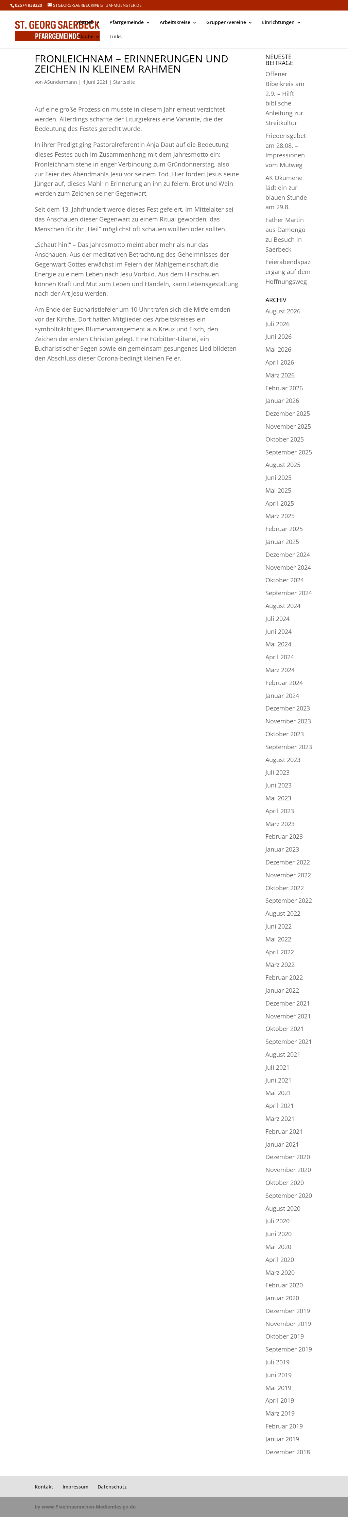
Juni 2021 (278, 1080)
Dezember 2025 (287, 413)
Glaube (85, 37)
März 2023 (280, 824)
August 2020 (282, 1208)
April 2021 (279, 1106)
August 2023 (282, 760)
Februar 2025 (284, 529)
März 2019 (280, 1413)
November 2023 (288, 721)
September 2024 (288, 593)
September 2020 (288, 1195)
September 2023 (288, 747)
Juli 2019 (277, 1362)
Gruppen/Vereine (226, 22)
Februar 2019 (284, 1426)
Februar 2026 (284, 388)
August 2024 (282, 606)
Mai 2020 (278, 1247)
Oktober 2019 (284, 1336)
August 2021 (282, 1054)
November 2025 (288, 426)
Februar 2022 (284, 977)
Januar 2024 (282, 696)
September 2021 (288, 1041)
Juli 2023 (277, 772)
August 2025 (282, 465)
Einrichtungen (278, 22)
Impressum (75, 1486)
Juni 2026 (278, 336)
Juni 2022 (278, 926)
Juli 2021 (277, 1067)
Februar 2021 (284, 1131)
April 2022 (279, 952)
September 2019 (288, 1349)
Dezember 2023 (287, 708)
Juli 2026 (277, 324)
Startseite (124, 82)
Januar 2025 (282, 542)
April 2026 (279, 362)
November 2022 (288, 875)
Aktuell (85, 22)
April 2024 (279, 657)
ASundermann (60, 82)
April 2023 (279, 811)
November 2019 (288, 1324)
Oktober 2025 (284, 439)
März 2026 (280, 375)
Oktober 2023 (284, 734)
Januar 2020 (282, 1298)
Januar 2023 (282, 849)
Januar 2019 (282, 1439)
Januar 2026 (282, 400)
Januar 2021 (282, 1144)
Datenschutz (112, 1486)
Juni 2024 (278, 631)
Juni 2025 (278, 477)
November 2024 (288, 567)
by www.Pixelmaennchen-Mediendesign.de (85, 1506)
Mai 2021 (278, 1093)
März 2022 (280, 964)
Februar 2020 (284, 1285)
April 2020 (279, 1260)
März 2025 (280, 516)
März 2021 (280, 1118)
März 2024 (280, 670)
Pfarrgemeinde (126, 22)
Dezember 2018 (287, 1452)
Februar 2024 (284, 683)
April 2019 (279, 1400)
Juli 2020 (277, 1221)
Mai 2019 (278, 1388)
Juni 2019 (278, 1375)
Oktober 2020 (284, 1183)
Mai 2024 (278, 644)
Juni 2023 (278, 785)
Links (115, 37)
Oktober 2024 (284, 580)
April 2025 (279, 503)
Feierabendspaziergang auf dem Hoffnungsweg (288, 272)
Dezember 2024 (287, 554)
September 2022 (288, 900)
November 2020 (288, 1170)
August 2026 (282, 311)
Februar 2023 (284, 836)
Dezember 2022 (287, 862)
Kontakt (44, 1486)
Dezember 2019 (287, 1311)
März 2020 (280, 1272)
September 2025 (288, 452)
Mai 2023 (278, 798)
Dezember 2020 (287, 1157)
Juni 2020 (278, 1234)
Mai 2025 (278, 490)
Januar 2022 (282, 990)
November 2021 (288, 1016)
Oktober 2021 (284, 1029)
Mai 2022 (278, 939)
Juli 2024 (277, 619)
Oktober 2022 (284, 888)
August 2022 (282, 913)
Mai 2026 (278, 349)
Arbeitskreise (175, 22)
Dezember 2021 (287, 1003)
